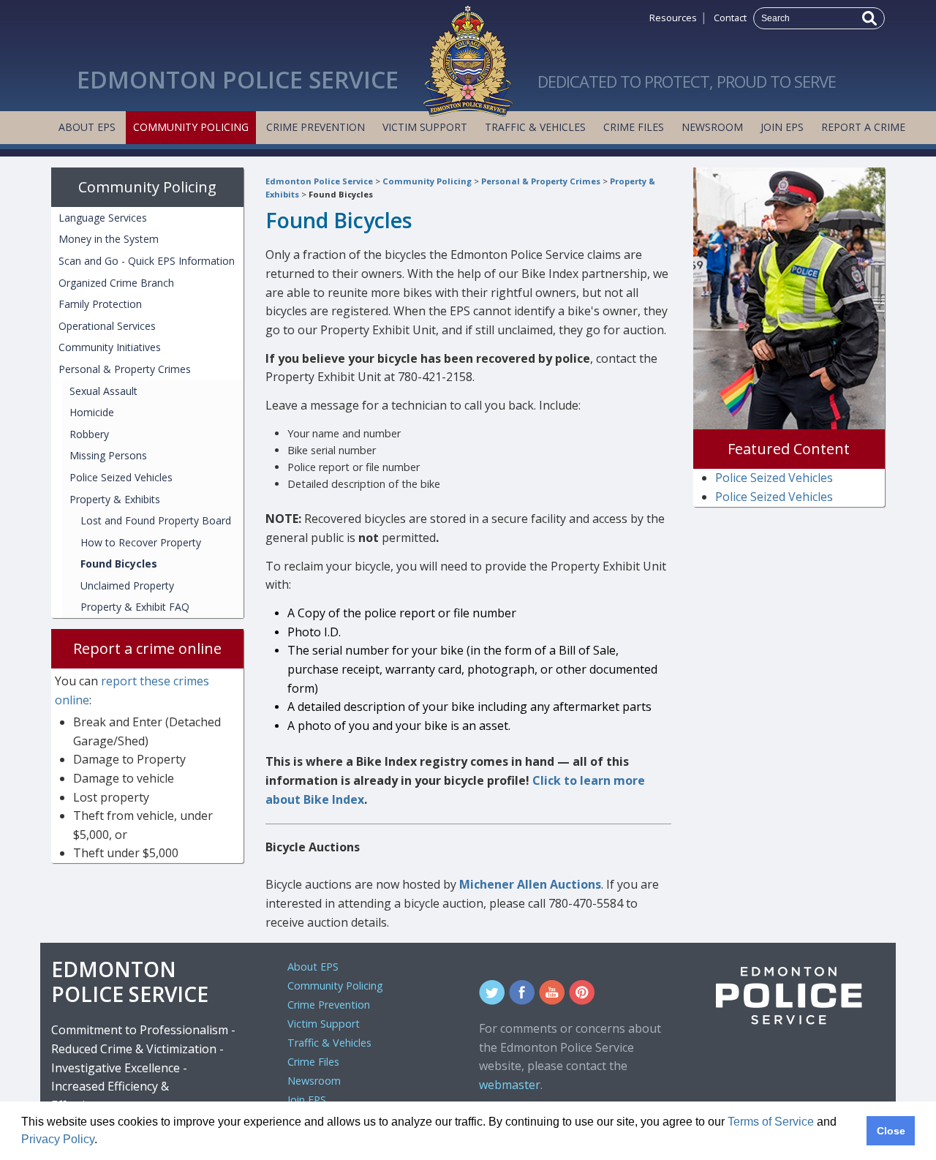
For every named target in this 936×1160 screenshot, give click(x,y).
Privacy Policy (57, 1139)
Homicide (91, 412)
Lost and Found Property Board (155, 520)
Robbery (89, 434)
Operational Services (107, 326)
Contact (730, 17)
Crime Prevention (315, 127)
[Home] (468, 57)
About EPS (87, 127)
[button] (102, 1141)
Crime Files (633, 127)
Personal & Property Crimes (540, 181)
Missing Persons (108, 455)
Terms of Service (771, 1121)
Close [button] (891, 1131)
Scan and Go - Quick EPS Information (146, 261)
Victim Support (424, 127)
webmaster (509, 1085)
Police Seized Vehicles (121, 477)
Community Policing (191, 127)
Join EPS (782, 127)
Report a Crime (863, 127)
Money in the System (108, 239)
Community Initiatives (109, 347)
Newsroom (712, 127)
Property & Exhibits (114, 499)
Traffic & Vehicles (535, 127)
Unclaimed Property (127, 585)
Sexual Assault (103, 391)
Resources (673, 17)
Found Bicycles (341, 194)
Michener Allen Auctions (530, 884)
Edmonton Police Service (319, 181)
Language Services (102, 218)
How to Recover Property (140, 542)
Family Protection (100, 304)
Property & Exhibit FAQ (134, 607)
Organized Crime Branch (116, 283)
